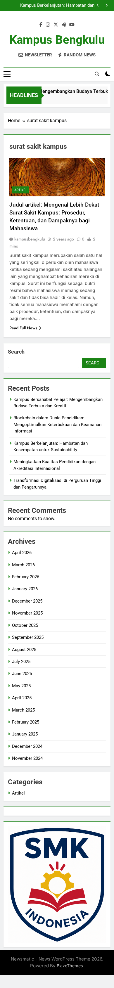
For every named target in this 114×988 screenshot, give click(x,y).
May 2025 (21, 685)
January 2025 (25, 734)
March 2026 (23, 564)
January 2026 (25, 588)
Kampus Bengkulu (57, 40)
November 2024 (27, 758)
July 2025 (21, 661)
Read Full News (23, 328)
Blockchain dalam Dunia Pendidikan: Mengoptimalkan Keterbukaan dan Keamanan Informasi (57, 424)
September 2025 (28, 637)
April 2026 (22, 552)
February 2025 (25, 722)
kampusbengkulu (29, 239)
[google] (64, 24)
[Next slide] (106, 5)
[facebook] (41, 24)
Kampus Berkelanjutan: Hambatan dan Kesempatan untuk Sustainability (57, 5)
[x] (56, 24)
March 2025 (23, 710)
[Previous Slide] (98, 5)
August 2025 (24, 649)
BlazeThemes (70, 965)
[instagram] (48, 24)
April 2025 (22, 697)
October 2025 (25, 625)
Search (16, 352)
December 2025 (27, 601)
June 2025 (22, 673)
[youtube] (72, 24)
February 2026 (25, 576)
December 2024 (27, 746)
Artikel (20, 190)
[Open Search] (97, 74)
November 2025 (27, 613)
